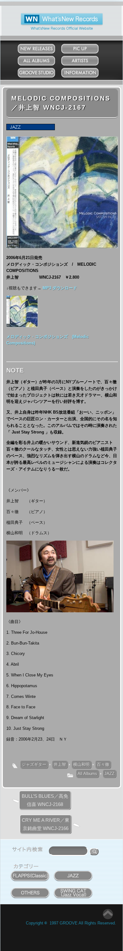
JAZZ (109, 773)
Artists (86, 59)
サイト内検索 (29, 850)
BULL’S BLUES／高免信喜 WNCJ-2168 (45, 800)
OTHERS (30, 889)
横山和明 (81, 764)
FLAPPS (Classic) (30, 872)
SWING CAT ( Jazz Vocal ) (73, 891)
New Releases (42, 47)
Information (85, 71)
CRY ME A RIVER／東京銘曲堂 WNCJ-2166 (45, 824)
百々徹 (103, 764)
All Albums (42, 59)
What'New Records (52, 15)
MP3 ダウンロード (60, 288)
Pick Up (86, 47)
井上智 (60, 764)
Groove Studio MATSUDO (42, 74)
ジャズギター (34, 764)
